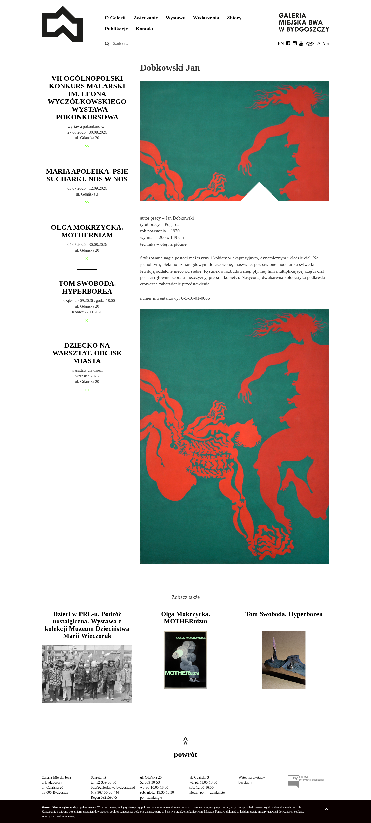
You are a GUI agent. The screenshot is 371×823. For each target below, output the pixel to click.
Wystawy (175, 17)
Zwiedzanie (145, 17)
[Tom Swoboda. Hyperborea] (283, 660)
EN (281, 43)
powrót (185, 754)
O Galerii (115, 17)
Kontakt (145, 28)
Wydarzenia (206, 17)
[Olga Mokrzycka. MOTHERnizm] (185, 660)
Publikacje (116, 28)
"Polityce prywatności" (90, 816)
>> (87, 146)
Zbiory (234, 17)
